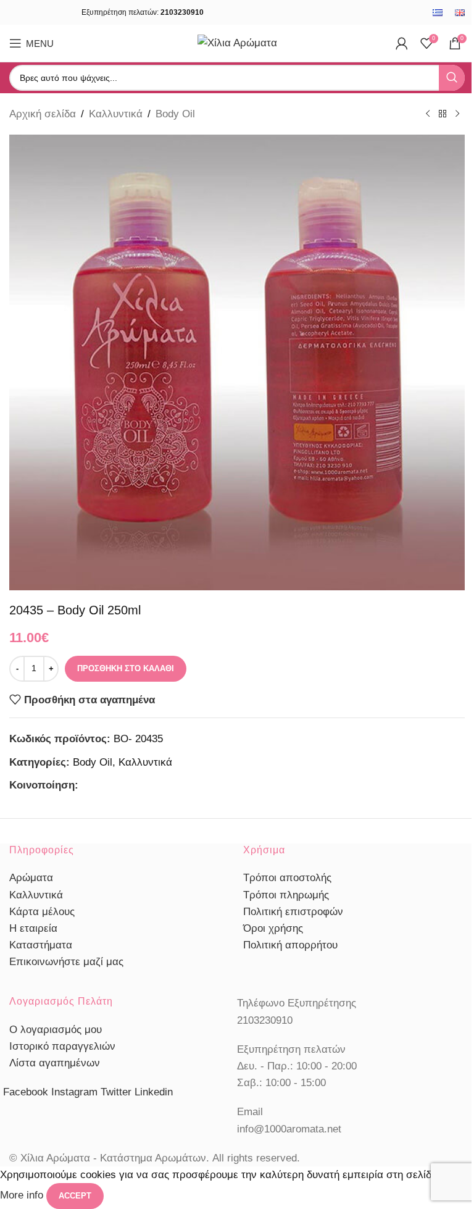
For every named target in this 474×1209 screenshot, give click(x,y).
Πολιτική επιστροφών (293, 912)
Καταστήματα (40, 945)
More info (23, 1196)
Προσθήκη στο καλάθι (125, 668)
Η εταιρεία (33, 928)
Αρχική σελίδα (42, 114)
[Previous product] (427, 114)
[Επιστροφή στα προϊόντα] (442, 114)
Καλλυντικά (116, 114)
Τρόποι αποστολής (287, 878)
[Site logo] (237, 42)
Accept (75, 1195)
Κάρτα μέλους (42, 912)
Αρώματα (31, 878)
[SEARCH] (452, 78)
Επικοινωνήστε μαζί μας (66, 962)
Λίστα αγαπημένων (54, 1063)
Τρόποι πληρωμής (286, 895)
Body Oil (175, 114)
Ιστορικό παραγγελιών (62, 1046)
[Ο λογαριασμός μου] (401, 43)
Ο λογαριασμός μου (55, 1029)
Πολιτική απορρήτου (290, 945)
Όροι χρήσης (273, 928)
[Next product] (457, 114)
